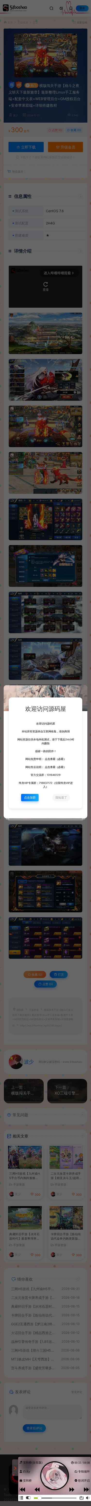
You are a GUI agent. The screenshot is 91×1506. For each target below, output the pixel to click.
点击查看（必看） (55, 759)
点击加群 (30, 797)
